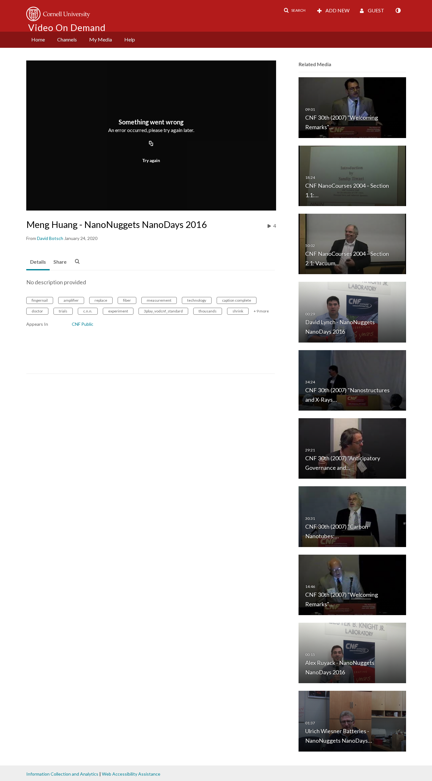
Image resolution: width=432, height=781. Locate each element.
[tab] (38, 262)
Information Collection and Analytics (62, 774)
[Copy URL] (151, 144)
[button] (295, 10)
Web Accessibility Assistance (131, 774)
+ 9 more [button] (261, 311)
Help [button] (129, 39)
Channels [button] (67, 39)
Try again (151, 160)
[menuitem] (38, 40)
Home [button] (38, 39)
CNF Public (82, 324)
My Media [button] (100, 39)
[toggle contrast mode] (398, 10)
